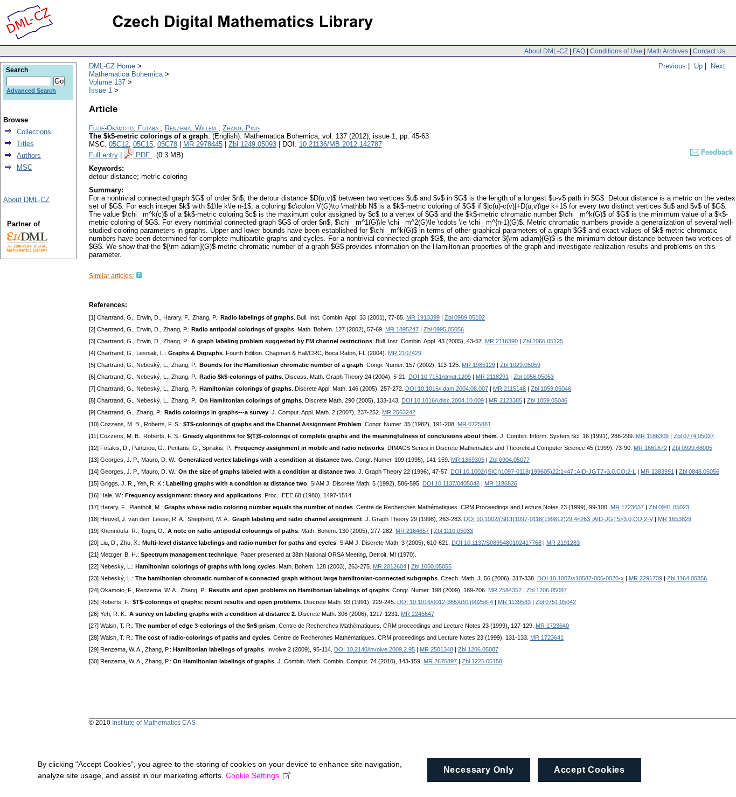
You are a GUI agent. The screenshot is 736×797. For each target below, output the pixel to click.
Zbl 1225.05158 (482, 661)
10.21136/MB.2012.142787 (340, 144)
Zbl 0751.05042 (556, 602)
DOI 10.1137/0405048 (451, 483)
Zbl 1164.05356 (687, 578)
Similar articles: (111, 276)
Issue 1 (100, 90)
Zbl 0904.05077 (509, 459)
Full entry (103, 155)
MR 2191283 (563, 542)
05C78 (167, 144)
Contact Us (709, 51)
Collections (34, 132)
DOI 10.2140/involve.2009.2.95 (374, 649)
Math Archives (667, 51)
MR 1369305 (467, 459)
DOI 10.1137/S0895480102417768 (496, 542)
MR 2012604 (389, 566)
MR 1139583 (514, 602)
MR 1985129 (478, 365)
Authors (29, 155)
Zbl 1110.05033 (453, 531)
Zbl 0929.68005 (692, 448)
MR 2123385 (505, 400)
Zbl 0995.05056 (443, 329)
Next (718, 66)
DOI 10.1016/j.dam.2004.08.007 (446, 388)
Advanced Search (31, 90)
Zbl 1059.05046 (551, 388)
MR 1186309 (652, 436)
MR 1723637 (627, 507)
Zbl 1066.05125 (543, 341)
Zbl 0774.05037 (693, 436)
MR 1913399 (423, 317)
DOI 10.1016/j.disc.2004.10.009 (442, 400)
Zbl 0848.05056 (699, 471)
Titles (25, 144)
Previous (672, 66)
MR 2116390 (501, 341)
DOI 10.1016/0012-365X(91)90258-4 (445, 602)
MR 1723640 (552, 625)
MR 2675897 (440, 661)
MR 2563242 (398, 412)
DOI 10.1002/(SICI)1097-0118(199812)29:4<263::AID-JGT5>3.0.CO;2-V (558, 519)
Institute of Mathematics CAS (154, 722)
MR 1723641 (547, 637)
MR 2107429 (404, 353)
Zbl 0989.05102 (465, 317)
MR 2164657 (412, 531)
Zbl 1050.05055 (431, 566)
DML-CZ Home (112, 66)
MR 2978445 (203, 144)
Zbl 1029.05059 (520, 365)
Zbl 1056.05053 (533, 376)
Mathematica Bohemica (126, 74)
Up (698, 66)
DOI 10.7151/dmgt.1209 (439, 376)
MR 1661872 (650, 448)
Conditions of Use (616, 51)
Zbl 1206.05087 (546, 590)
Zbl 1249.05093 (252, 144)
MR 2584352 (505, 590)
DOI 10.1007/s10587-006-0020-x (580, 578)
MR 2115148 (509, 388)
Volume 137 (107, 82)
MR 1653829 (674, 519)
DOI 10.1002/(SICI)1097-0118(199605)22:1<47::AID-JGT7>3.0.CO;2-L (543, 471)
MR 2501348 (436, 649)
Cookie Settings (252, 775)
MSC (24, 167)
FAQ (579, 51)
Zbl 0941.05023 (669, 507)
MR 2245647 (417, 614)
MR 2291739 (645, 578)
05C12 (119, 144)
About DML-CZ (546, 51)
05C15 (143, 144)
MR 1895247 (402, 329)
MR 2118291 (492, 376)
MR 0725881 (474, 424)
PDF (144, 155)
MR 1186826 (500, 483)
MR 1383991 (657, 471)
